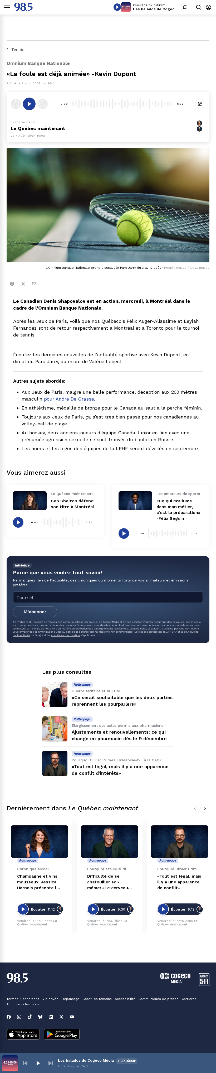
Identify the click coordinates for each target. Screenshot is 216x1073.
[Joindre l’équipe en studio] (185, 7)
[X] (61, 1017)
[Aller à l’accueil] (23, 9)
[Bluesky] (40, 1017)
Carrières (189, 999)
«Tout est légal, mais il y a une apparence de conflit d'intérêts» (179, 882)
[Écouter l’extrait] (29, 104)
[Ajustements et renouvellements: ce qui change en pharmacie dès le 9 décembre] (54, 729)
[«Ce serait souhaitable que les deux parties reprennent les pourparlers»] (54, 694)
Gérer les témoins (97, 999)
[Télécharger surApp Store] (23, 1035)
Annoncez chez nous (23, 1004)
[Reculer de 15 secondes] (16, 104)
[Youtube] (72, 1017)
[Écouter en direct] (117, 7)
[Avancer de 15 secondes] (43, 104)
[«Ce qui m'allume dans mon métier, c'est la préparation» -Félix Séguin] (135, 500)
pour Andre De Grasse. (69, 399)
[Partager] (200, 104)
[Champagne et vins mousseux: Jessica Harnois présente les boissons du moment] (39, 841)
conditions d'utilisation (65, 635)
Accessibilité (125, 999)
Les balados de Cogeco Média (161, 9)
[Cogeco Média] (175, 981)
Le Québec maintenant (37, 922)
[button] (25, 1063)
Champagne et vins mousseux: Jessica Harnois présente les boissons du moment (39, 882)
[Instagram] (19, 1017)
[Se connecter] (208, 7)
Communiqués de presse (159, 999)
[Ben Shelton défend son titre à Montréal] (30, 500)
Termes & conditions (23, 999)
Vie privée (50, 999)
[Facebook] (12, 283)
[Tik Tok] (30, 1017)
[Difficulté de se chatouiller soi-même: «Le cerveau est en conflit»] (109, 841)
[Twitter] (23, 283)
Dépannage (70, 999)
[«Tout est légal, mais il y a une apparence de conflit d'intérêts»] (54, 763)
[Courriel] (34, 283)
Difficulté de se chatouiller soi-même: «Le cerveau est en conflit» (107, 882)
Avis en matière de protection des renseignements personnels (90, 628)
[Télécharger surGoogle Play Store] (62, 1035)
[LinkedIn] (51, 1017)
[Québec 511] (204, 984)
